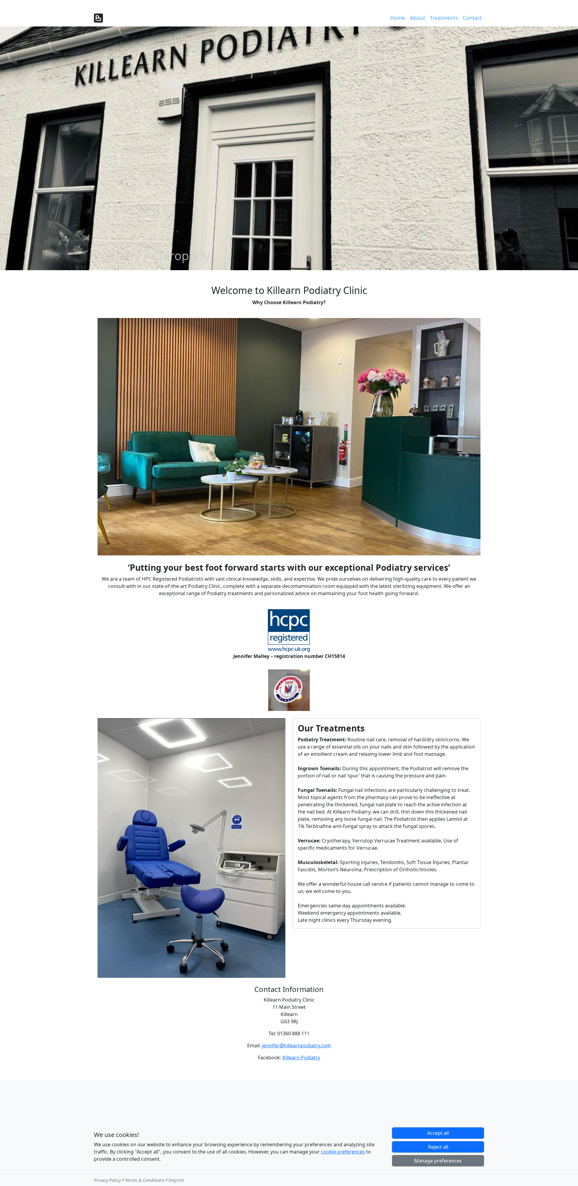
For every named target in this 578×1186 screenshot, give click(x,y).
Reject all (438, 1147)
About (417, 17)
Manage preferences (438, 1160)
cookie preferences (343, 1151)
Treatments (444, 17)
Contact (472, 17)
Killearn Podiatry (301, 1057)
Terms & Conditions (144, 1180)
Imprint (176, 1180)
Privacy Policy (107, 1180)
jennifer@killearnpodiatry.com (296, 1045)
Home (397, 17)
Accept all (438, 1133)
